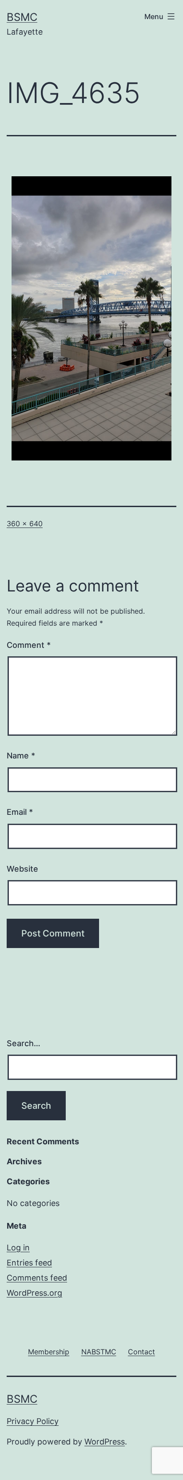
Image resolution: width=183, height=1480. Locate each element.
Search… (23, 1043)
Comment (29, 645)
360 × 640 (25, 523)
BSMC (22, 17)
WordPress (104, 1441)
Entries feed (29, 1262)
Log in (18, 1247)
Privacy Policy (33, 1421)
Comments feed (37, 1277)
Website (22, 868)
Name (21, 755)
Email (20, 812)
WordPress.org (34, 1292)
